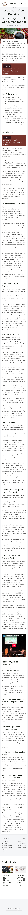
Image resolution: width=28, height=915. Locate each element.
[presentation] (7, 869)
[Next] (24, 879)
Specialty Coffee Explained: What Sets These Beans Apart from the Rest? (7, 880)
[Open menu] (24, 3)
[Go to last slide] (4, 879)
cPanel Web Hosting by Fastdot (14, 910)
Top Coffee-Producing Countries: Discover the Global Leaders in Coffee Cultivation (7, 845)
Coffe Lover (10, 25)
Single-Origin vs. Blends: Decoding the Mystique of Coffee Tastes (21, 843)
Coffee (14, 7)
